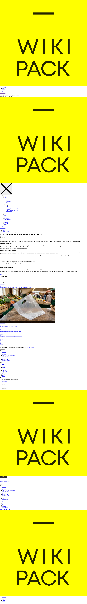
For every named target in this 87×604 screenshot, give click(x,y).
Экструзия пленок (5, 504)
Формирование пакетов (7, 219)
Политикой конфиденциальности (30, 347)
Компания (5, 221)
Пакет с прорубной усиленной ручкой (12, 208)
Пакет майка (8, 207)
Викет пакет (8, 209)
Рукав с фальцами (8, 201)
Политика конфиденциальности (5, 481)
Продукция (5, 197)
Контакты (3, 226)
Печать (3, 505)
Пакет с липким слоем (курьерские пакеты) (12, 210)
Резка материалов (6, 218)
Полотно (7, 202)
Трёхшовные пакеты (9, 211)
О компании (6, 222)
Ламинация (6, 217)
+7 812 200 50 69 (2, 228)
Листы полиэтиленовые (9, 212)
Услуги (5, 215)
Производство (6, 223)
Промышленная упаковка (6, 493)
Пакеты (7, 206)
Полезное (3, 225)
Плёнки (7, 199)
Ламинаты (3, 501)
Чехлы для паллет (5, 494)
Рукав (7, 200)
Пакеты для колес (5, 492)
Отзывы (5, 224)
